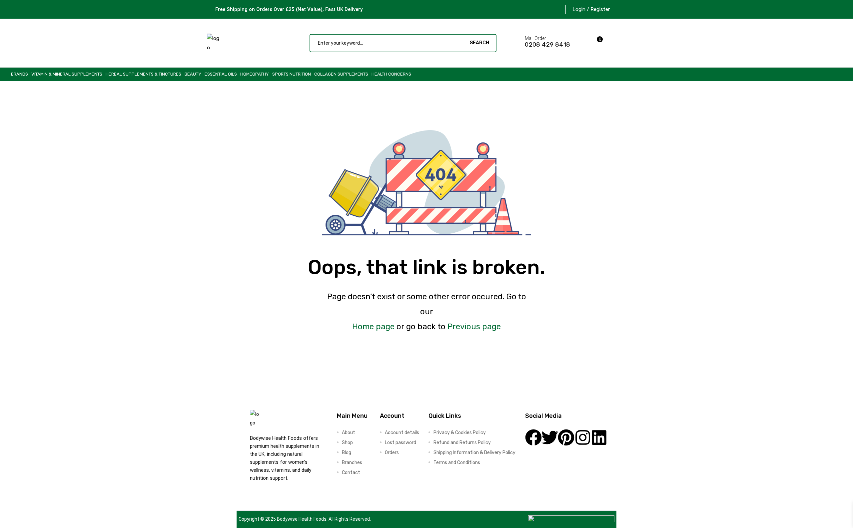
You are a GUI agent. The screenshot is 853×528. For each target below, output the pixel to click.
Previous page (474, 326)
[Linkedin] (599, 437)
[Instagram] (582, 437)
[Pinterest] (566, 437)
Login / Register (591, 9)
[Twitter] (549, 437)
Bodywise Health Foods (302, 519)
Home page (373, 326)
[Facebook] (533, 437)
